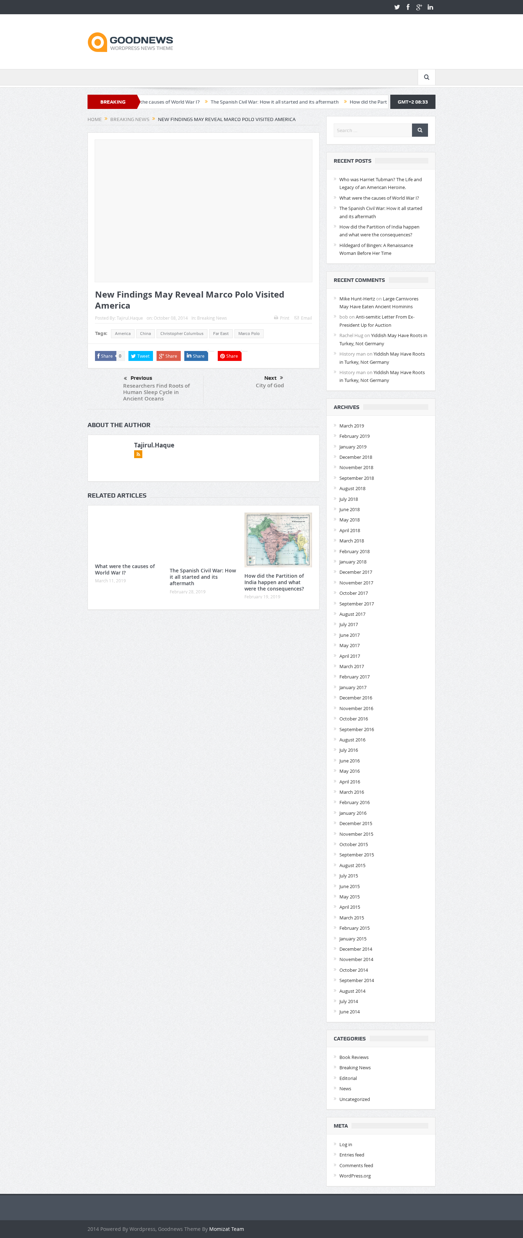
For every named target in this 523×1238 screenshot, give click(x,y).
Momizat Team (226, 1229)
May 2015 (349, 896)
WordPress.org (355, 1176)
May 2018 (349, 519)
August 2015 (352, 865)
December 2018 (355, 457)
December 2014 (355, 949)
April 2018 (349, 530)
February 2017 (354, 676)
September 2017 (356, 603)
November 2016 (356, 708)
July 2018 (348, 499)
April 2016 (349, 781)
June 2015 (349, 886)
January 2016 (352, 813)
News (345, 1088)
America (123, 333)
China (145, 333)
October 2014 (353, 970)
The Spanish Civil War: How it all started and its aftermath (238, 102)
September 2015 (356, 854)
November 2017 (356, 582)
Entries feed (351, 1155)
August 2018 (352, 488)
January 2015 (352, 938)
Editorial (348, 1078)
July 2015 (348, 875)
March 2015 (351, 917)
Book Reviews (354, 1057)
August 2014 (352, 991)
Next (270, 378)
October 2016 (353, 718)
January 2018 (352, 561)
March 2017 (351, 666)
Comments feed (356, 1165)
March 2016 (351, 792)
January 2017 (352, 687)
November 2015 (356, 834)
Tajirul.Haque (130, 318)
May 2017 (349, 645)
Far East (221, 333)
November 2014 (356, 959)
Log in (345, 1144)
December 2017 (355, 572)
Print (284, 318)
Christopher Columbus (182, 333)
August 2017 (352, 614)
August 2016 (352, 739)
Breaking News (212, 318)
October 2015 (353, 844)
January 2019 (352, 447)
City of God (270, 385)
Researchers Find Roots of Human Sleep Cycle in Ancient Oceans (156, 392)
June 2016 (349, 760)
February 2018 (354, 551)
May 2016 (349, 771)
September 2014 (356, 980)
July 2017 (348, 624)
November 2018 (356, 467)
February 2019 (354, 436)
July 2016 (348, 750)
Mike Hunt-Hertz (357, 298)
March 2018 (351, 540)
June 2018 (349, 509)
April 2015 (349, 907)
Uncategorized (354, 1099)
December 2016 (355, 697)
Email (306, 318)
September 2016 (356, 729)
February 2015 (354, 928)
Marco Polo (249, 333)
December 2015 (355, 823)
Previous (141, 378)
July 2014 (348, 1001)
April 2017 (349, 656)
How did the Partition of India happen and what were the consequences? (274, 582)
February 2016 (354, 802)
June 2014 (349, 1011)
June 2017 (349, 635)
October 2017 (353, 593)
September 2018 (356, 478)
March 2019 (351, 426)
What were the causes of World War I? (125, 569)
